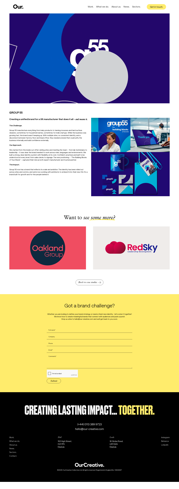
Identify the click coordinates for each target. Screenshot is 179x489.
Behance (165, 441)
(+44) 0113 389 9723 (89, 424)
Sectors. (136, 6)
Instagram (165, 437)
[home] (18, 6)
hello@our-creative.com (89, 428)
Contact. (13, 456)
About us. (116, 6)
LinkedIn (164, 444)
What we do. (102, 6)
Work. (90, 6)
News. (126, 6)
